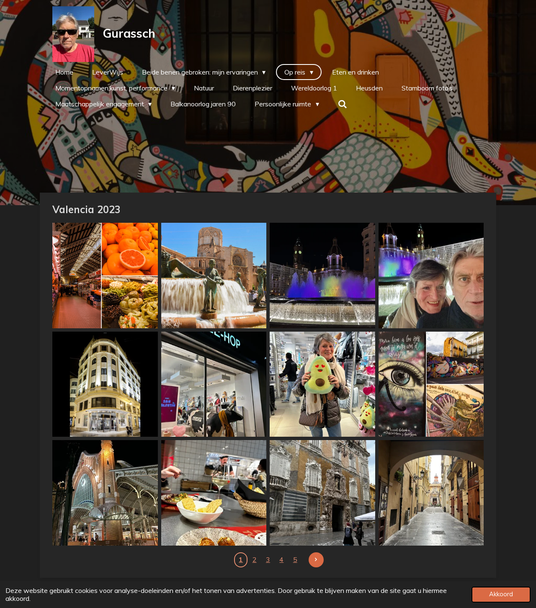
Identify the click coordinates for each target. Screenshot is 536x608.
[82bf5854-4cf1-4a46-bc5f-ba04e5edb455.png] (105, 384)
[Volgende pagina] (316, 559)
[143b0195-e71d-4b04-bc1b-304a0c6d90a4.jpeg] (322, 384)
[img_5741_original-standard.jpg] (431, 492)
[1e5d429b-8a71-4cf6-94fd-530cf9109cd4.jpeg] (322, 275)
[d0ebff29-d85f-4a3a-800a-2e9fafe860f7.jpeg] (105, 492)
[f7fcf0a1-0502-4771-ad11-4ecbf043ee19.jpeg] (214, 384)
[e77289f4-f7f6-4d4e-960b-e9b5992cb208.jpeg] (431, 384)
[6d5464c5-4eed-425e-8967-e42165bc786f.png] (105, 275)
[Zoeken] (343, 104)
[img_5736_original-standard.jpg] (322, 492)
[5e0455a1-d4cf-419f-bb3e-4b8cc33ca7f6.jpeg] (214, 492)
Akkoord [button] (501, 594)
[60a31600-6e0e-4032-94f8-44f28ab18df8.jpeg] (431, 275)
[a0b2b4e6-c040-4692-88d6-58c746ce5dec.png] (214, 275)
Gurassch (129, 33)
